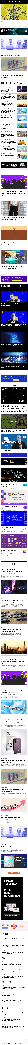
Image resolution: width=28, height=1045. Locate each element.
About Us (22, 1037)
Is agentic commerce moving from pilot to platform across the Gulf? (13, 345)
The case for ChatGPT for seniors (11, 55)
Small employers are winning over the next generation (14, 76)
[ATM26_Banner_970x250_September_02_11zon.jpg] (14, 31)
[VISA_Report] (14, 378)
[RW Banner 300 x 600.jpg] (12, 898)
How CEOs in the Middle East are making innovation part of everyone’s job (13, 193)
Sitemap (13, 1040)
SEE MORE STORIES (14, 872)
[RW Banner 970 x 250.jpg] (14, 165)
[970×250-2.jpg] (14, 461)
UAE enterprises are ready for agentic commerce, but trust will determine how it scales (13, 366)
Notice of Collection (7, 1037)
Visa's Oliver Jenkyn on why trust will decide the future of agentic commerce (13, 325)
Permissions (15, 1037)
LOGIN (24, 2)
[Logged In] (14, 926)
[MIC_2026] (14, 279)
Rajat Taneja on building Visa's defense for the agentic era (13, 304)
